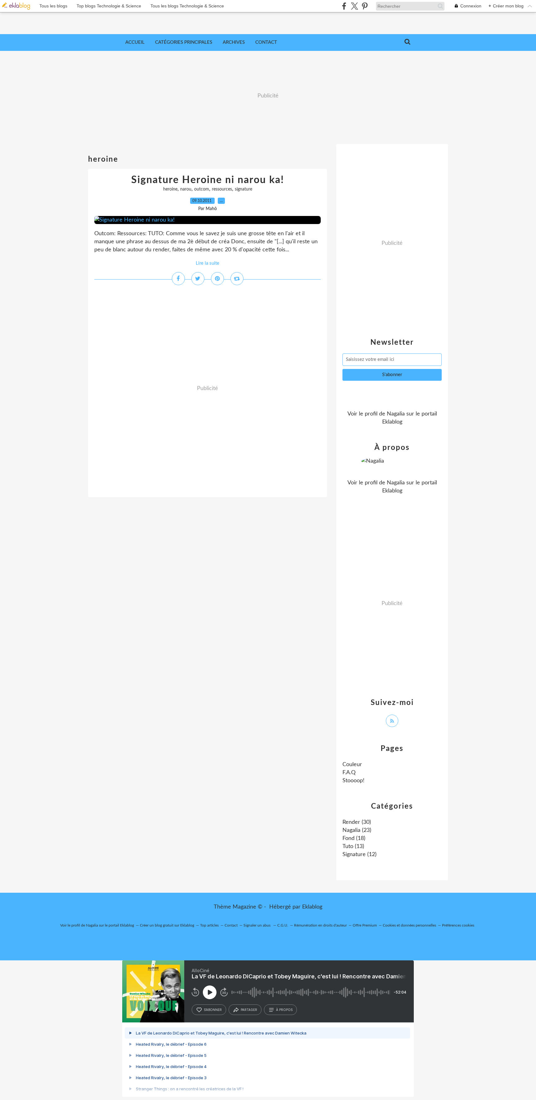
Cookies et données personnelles (409, 925)
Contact (266, 42)
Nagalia (396, 414)
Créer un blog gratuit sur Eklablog (167, 925)
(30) (356, 822)
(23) (356, 830)
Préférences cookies (458, 925)
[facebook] (344, 6)
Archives (234, 42)
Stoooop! (353, 780)
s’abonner (213, 1010)
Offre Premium (365, 925)
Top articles (209, 925)
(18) (353, 838)
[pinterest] (364, 6)
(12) (359, 854)
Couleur (352, 764)
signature (243, 189)
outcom (201, 189)
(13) (353, 846)
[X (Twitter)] (354, 6)
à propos (284, 1010)
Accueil (135, 42)
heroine (170, 189)
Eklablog (312, 907)
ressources (222, 189)
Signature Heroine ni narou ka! (207, 180)
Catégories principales (183, 42)
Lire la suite (207, 263)
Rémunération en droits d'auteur (320, 925)
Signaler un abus (257, 925)
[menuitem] (135, 42)
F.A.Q (348, 772)
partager (249, 1010)
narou (185, 189)
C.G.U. (282, 925)
